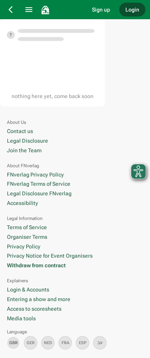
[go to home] (61, 9)
